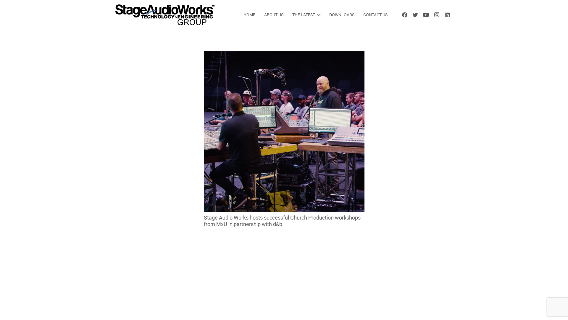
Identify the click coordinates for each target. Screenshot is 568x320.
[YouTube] (426, 14)
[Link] (164, 14)
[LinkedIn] (447, 14)
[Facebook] (404, 14)
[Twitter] (415, 14)
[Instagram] (436, 14)
